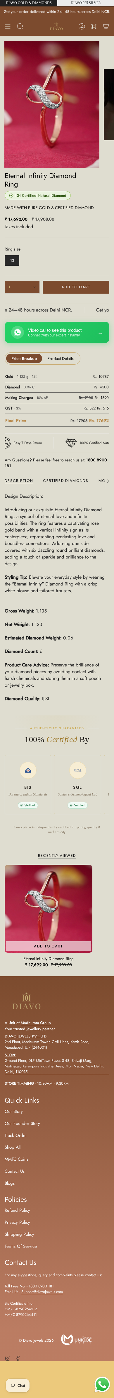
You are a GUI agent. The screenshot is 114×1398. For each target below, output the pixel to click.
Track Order (16, 1135)
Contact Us (15, 1171)
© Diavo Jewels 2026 (36, 1340)
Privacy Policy (17, 1222)
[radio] (12, 260)
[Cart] (106, 26)
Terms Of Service (21, 1246)
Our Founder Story (22, 1123)
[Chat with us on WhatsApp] (102, 1385)
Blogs (10, 1183)
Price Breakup (24, 358)
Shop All (12, 1147)
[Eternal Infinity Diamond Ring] (48, 909)
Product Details (60, 358)
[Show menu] (7, 26)
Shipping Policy (19, 1234)
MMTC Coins (16, 1159)
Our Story (14, 1111)
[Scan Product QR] (94, 26)
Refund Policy (17, 1210)
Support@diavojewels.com (42, 1291)
